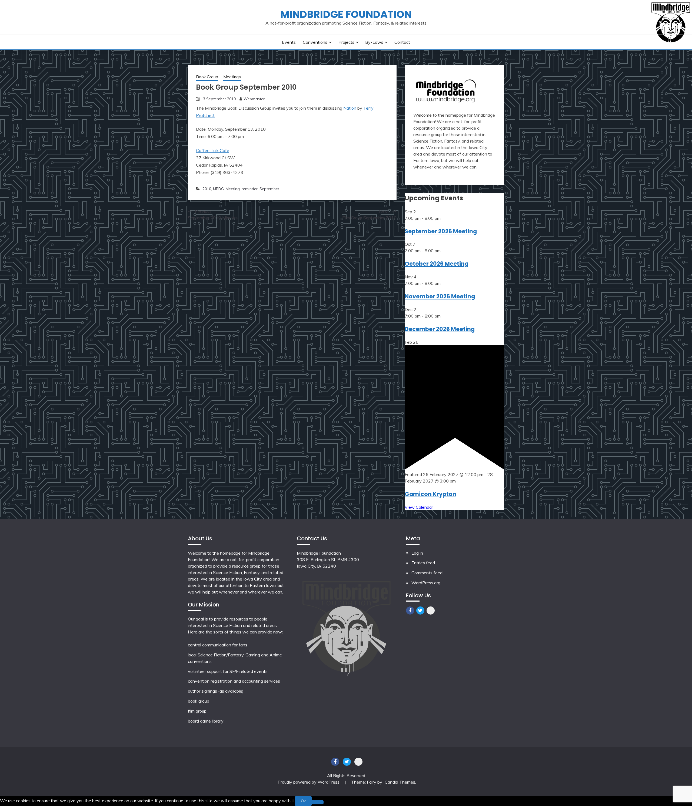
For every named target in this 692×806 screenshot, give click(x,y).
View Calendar (419, 507)
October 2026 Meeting (436, 264)
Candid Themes (400, 782)
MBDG (218, 188)
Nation (349, 108)
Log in (417, 553)
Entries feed (423, 562)
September (269, 188)
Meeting (233, 188)
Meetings (232, 76)
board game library (206, 721)
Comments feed (427, 572)
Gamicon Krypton (430, 494)
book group (198, 701)
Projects (346, 42)
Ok (303, 800)
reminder (250, 188)
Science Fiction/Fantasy (221, 654)
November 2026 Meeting (440, 296)
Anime (276, 654)
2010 (206, 188)
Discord (431, 610)
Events (289, 42)
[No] (318, 802)
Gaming (252, 654)
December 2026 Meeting (440, 329)
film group (197, 711)
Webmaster (254, 98)
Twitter (420, 610)
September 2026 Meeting (441, 231)
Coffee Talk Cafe (212, 150)
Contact (402, 42)
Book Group (207, 76)
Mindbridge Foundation (346, 14)
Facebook (410, 610)
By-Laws (374, 42)
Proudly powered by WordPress (309, 782)
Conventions (315, 42)
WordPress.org (425, 582)
